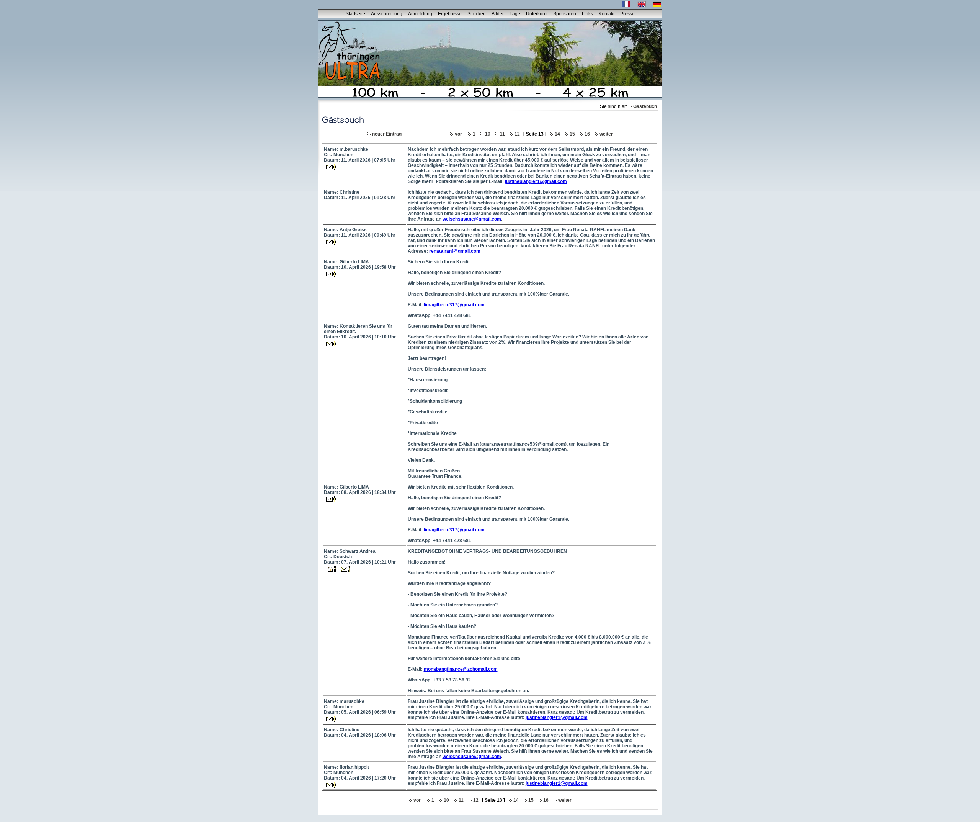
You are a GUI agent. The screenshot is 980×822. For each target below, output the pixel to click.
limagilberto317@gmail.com (454, 304)
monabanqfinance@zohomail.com (461, 669)
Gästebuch (645, 106)
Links (587, 13)
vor (459, 134)
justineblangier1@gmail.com (536, 181)
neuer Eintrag (387, 134)
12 (517, 134)
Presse (627, 13)
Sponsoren (564, 13)
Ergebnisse (450, 13)
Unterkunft (536, 13)
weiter (606, 134)
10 (487, 134)
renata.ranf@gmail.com (454, 251)
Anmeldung (420, 13)
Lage (515, 13)
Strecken (476, 13)
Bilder (498, 13)
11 (502, 134)
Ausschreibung (386, 13)
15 (572, 134)
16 (587, 134)
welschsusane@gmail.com (472, 219)
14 (557, 134)
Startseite (355, 13)
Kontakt (606, 13)
